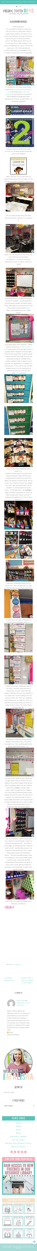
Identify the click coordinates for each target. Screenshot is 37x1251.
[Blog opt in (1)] (18, 1194)
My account (18, 1140)
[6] (18, 1213)
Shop (18, 1130)
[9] (18, 1238)
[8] (29, 1238)
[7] (7, 1213)
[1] (7, 1238)
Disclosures (7, 1247)
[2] (29, 1226)
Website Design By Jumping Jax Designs (23, 1248)
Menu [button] (19, 6)
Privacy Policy (18, 1147)
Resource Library (18, 1136)
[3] (18, 1226)
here (27, 305)
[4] (7, 1226)
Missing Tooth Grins (18, 12)
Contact (19, 1246)
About (18, 1126)
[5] (29, 1213)
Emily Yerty (20, 1000)
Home (18, 1123)
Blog (18, 1133)
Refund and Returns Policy (18, 1143)
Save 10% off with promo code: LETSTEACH (18, 2)
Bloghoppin (10, 151)
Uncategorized (17, 964)
